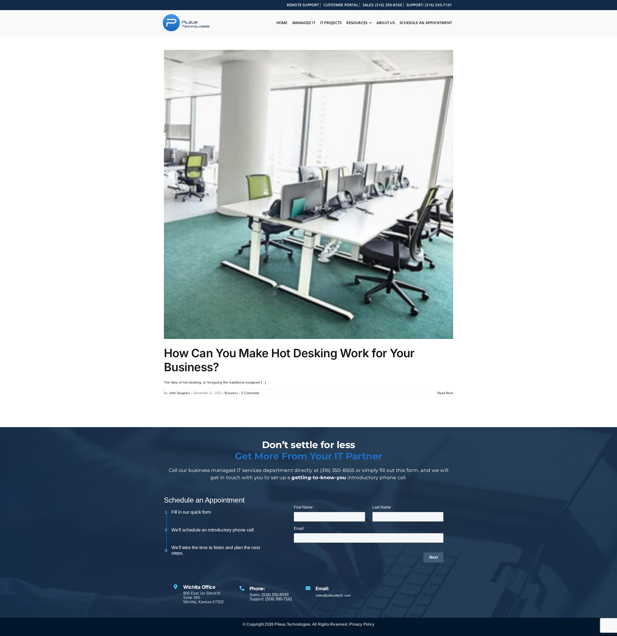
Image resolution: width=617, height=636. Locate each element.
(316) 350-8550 (275, 595)
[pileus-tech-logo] (186, 15)
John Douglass (179, 393)
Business (231, 393)
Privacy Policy (361, 624)
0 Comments (250, 393)
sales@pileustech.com (333, 595)
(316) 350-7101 (278, 599)
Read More (445, 393)
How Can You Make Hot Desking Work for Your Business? (289, 360)
